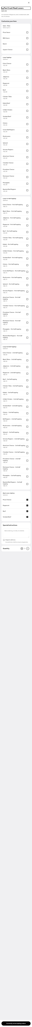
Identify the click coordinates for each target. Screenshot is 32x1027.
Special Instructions (10, 525)
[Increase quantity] (27, 548)
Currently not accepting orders (16, 1023)
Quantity (6, 548)
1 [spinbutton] (24, 548)
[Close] (29, 2)
